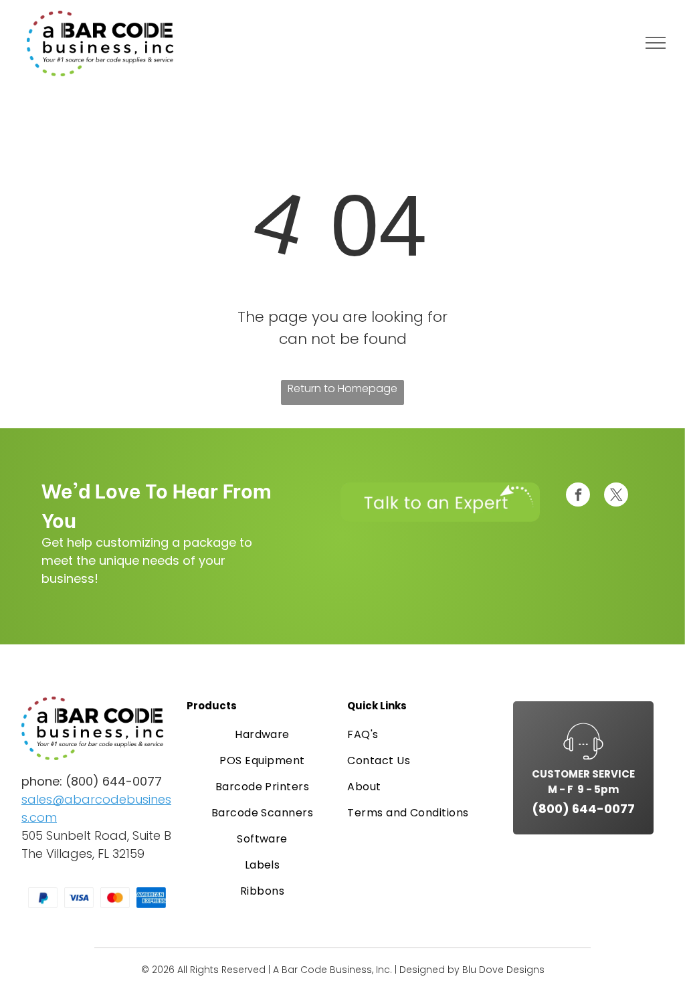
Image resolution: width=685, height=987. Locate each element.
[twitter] (616, 496)
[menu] (655, 42)
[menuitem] (262, 734)
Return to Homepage (342, 388)
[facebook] (578, 496)
